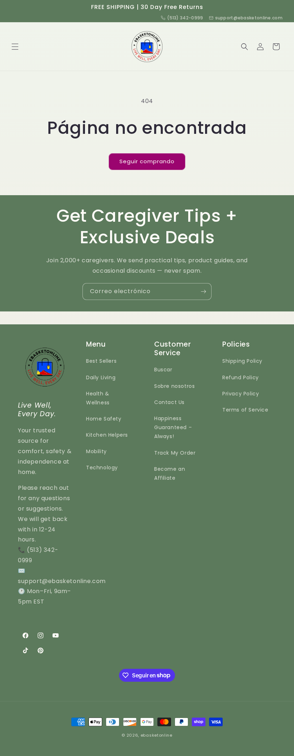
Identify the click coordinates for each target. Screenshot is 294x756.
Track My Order (174, 452)
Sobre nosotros (174, 386)
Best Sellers (101, 361)
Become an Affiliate (169, 473)
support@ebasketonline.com (249, 18)
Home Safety (104, 418)
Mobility (96, 451)
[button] (15, 47)
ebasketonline (156, 735)
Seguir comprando (147, 161)
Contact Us (169, 402)
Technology (102, 467)
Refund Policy (240, 377)
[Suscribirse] (203, 291)
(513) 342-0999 (185, 18)
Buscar (163, 369)
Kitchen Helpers (107, 434)
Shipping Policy (242, 361)
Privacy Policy (240, 393)
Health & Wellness (98, 398)
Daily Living (100, 377)
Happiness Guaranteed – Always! (173, 427)
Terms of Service (245, 409)
